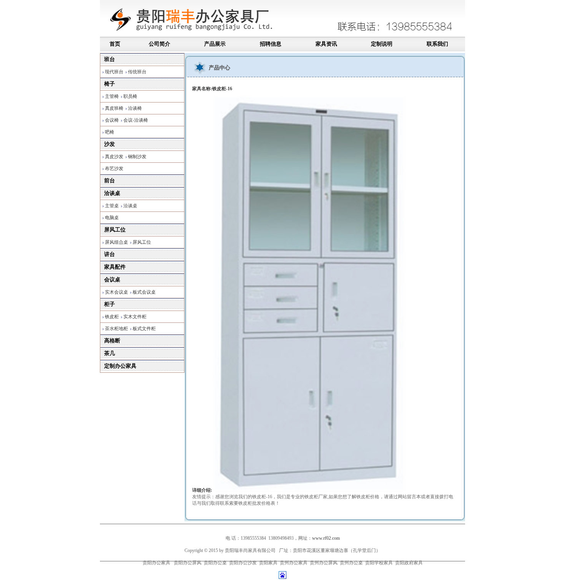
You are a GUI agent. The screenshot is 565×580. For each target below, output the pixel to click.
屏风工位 (115, 230)
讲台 (109, 254)
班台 (109, 59)
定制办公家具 (120, 366)
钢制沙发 (137, 156)
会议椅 (112, 120)
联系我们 (437, 44)
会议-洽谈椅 (135, 120)
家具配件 (115, 267)
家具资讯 (326, 44)
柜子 (109, 304)
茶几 (109, 353)
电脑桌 (112, 217)
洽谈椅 (135, 108)
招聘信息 (270, 44)
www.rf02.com (326, 538)
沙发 (109, 144)
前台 (109, 180)
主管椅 (112, 96)
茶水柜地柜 (116, 328)
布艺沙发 (114, 168)
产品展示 (215, 44)
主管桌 (112, 205)
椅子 (109, 84)
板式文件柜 (144, 328)
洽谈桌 (112, 193)
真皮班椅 (114, 108)
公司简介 (159, 44)
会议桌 (112, 280)
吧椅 (109, 132)
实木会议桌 (116, 292)
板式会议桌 (144, 292)
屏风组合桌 (116, 242)
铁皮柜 (112, 316)
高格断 (112, 341)
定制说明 (381, 44)
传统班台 (137, 71)
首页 (116, 44)
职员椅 (130, 96)
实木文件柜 (134, 316)
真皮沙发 (114, 156)
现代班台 (114, 71)
